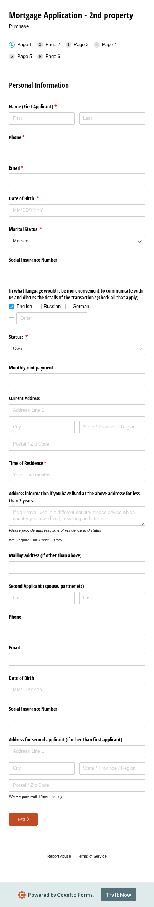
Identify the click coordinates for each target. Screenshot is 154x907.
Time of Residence (36, 463)
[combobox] (77, 241)
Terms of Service (92, 856)
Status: (26, 336)
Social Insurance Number (34, 259)
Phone (25, 137)
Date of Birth (32, 198)
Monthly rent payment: (32, 367)
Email (24, 167)
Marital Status (34, 229)
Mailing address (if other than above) (46, 555)
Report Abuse (59, 856)
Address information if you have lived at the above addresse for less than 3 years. (74, 497)
